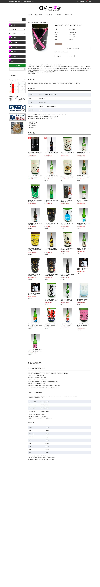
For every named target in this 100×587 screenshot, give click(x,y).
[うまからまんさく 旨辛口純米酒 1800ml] (35, 191)
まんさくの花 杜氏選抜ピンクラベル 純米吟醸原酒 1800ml (83, 325)
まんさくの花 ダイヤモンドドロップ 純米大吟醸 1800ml (35, 153)
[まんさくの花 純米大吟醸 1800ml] (84, 191)
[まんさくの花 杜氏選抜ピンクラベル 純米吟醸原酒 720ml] (35, 341)
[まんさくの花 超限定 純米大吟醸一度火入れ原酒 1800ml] (51, 290)
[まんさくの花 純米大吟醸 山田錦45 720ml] (67, 191)
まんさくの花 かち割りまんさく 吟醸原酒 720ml (67, 324)
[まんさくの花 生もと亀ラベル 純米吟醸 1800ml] (67, 239)
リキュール (14, 42)
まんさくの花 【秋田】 (45, 22)
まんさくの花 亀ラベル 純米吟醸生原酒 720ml (51, 176)
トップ (30, 15)
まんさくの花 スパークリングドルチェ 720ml (51, 224)
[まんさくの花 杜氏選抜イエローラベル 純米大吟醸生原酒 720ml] (51, 239)
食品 (12, 61)
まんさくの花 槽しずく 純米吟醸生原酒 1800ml (67, 224)
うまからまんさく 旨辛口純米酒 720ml (51, 201)
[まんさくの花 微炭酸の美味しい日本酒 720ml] (84, 290)
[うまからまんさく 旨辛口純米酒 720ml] (51, 191)
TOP (29, 22)
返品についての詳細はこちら (61, 52)
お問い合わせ (68, 15)
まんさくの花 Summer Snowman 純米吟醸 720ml (35, 324)
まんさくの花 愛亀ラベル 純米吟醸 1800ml (67, 153)
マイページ (81, 1)
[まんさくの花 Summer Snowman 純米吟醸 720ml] (35, 315)
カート (88, 1)
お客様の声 (58, 15)
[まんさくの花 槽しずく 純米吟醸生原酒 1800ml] (67, 215)
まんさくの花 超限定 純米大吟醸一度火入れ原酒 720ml (67, 299)
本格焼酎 (13, 52)
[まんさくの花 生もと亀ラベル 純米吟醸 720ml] (84, 239)
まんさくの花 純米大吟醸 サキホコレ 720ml (35, 294)
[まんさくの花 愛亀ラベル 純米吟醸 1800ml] (67, 144)
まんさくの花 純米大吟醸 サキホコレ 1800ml (83, 269)
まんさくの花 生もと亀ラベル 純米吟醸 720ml (84, 249)
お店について (38, 15)
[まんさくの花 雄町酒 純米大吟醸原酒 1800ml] (35, 265)
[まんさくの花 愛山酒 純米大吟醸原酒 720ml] (67, 265)
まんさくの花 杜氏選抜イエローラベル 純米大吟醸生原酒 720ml (51, 249)
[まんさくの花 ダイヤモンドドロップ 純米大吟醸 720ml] (51, 144)
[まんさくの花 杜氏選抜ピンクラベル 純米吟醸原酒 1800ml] (84, 315)
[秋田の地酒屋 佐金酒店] (50, 10)
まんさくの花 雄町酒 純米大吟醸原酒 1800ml (35, 275)
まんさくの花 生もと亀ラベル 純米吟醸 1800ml (68, 249)
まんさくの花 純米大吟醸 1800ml (83, 201)
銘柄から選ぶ (35, 22)
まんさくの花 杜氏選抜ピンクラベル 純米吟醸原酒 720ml (35, 350)
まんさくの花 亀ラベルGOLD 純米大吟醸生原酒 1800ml (68, 176)
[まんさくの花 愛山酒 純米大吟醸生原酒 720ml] (35, 215)
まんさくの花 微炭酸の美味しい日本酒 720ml (83, 299)
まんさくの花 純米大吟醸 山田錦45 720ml (67, 201)
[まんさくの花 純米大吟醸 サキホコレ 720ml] (35, 287)
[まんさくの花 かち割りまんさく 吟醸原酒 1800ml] (51, 315)
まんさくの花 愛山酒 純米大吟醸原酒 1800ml (51, 275)
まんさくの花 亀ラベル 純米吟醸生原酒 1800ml (35, 176)
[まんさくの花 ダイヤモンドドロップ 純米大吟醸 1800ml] (35, 144)
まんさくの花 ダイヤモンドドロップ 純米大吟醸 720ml (51, 153)
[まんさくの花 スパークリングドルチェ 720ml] (51, 215)
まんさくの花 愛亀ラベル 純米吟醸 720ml (83, 153)
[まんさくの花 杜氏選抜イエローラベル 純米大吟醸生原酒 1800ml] (35, 239)
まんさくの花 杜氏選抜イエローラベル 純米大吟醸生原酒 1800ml (35, 249)
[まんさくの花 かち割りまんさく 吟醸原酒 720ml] (67, 315)
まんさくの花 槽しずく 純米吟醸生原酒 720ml (83, 224)
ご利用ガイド (48, 15)
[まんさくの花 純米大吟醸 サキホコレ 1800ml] (84, 262)
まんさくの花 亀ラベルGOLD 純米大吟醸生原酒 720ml (84, 176)
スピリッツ (14, 47)
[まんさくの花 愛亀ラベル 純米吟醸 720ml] (84, 144)
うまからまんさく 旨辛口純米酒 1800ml (35, 201)
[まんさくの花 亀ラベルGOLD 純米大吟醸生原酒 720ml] (84, 167)
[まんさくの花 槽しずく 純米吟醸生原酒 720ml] (84, 215)
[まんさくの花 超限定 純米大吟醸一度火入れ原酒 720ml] (67, 290)
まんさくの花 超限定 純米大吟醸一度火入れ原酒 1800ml (51, 299)
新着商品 (13, 38)
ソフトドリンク (15, 56)
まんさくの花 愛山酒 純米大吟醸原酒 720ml (67, 275)
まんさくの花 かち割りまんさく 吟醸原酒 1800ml (51, 324)
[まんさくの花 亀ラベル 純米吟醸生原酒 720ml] (51, 167)
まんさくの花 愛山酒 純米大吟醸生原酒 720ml (35, 224)
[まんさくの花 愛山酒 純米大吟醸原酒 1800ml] (51, 265)
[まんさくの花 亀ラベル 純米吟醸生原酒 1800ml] (35, 167)
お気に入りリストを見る (17, 68)
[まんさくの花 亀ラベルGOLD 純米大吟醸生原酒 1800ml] (67, 167)
